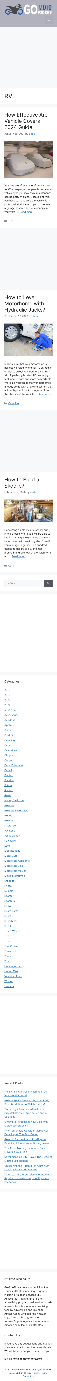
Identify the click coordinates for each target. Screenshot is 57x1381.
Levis (7, 845)
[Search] (48, 583)
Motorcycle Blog (13, 865)
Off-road (9, 880)
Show (7, 906)
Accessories (11, 715)
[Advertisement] (28, 56)
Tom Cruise (11, 946)
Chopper (9, 755)
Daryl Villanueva (13, 765)
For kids (9, 780)
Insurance (10, 825)
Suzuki (8, 926)
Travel (8, 956)
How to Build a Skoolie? (21, 482)
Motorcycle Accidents (17, 860)
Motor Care (11, 855)
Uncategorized (13, 966)
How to (8, 820)
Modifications (12, 850)
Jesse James (12, 835)
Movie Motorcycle (14, 875)
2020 (7, 699)
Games (8, 790)
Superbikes (11, 921)
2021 (7, 705)
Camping (13, 403)
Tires (7, 941)
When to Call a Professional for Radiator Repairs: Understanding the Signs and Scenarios (27, 1178)
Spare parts (11, 911)
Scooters (9, 900)
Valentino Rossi (13, 976)
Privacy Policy (40, 1373)
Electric (8, 775)
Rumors (8, 890)
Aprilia (8, 725)
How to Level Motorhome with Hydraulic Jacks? (24, 303)
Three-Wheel (12, 931)
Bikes (7, 730)
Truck (7, 961)
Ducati (8, 770)
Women (8, 981)
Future (8, 785)
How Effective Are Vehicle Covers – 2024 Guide (26, 121)
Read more (26, 211)
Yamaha (9, 986)
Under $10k (11, 971)
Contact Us (28, 1376)
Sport (7, 916)
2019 (7, 694)
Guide (7, 795)
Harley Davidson (14, 800)
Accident (9, 720)
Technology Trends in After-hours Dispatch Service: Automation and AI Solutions (25, 1113)
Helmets (9, 805)
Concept (9, 760)
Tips (10, 221)
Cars (11, 565)
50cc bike (10, 710)
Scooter (8, 895)
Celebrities (10, 750)
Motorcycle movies (15, 870)
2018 (7, 689)
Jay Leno (9, 830)
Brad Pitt (9, 735)
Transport (10, 951)
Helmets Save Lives (16, 810)
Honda (8, 815)
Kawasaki (10, 840)
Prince (8, 885)
